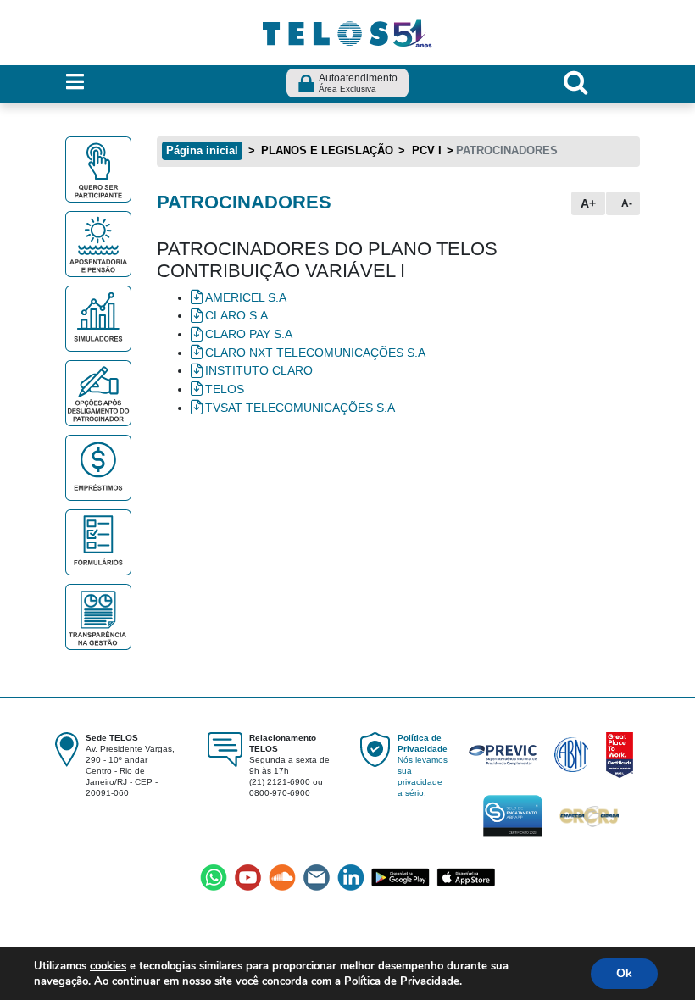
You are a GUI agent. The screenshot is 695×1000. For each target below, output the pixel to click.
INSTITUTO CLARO (260, 370)
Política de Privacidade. (403, 981)
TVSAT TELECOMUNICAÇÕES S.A (301, 407)
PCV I (425, 150)
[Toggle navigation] (75, 83)
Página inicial (202, 150)
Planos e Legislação (325, 150)
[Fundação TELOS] (347, 31)
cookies (108, 966)
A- (626, 203)
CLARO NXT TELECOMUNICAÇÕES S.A (315, 352)
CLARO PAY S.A (248, 334)
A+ (588, 203)
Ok (624, 973)
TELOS (224, 389)
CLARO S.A (236, 315)
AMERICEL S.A (247, 297)
